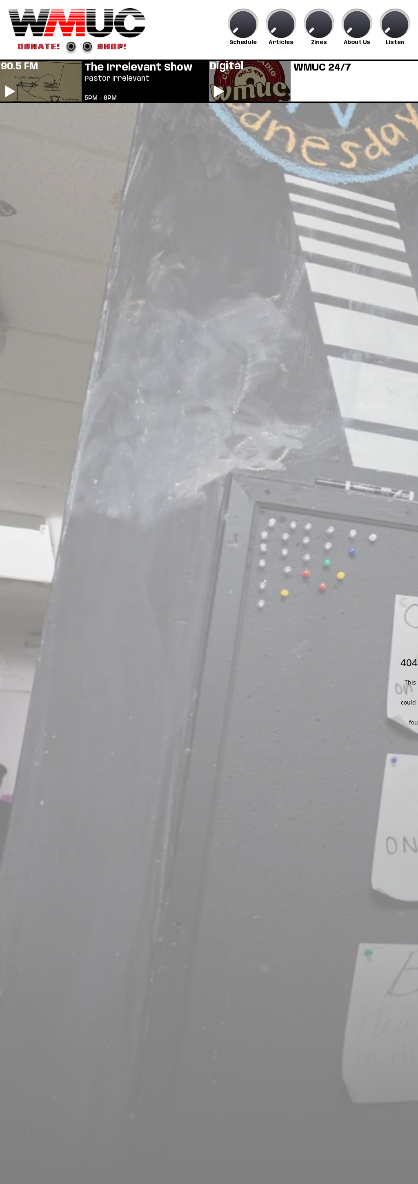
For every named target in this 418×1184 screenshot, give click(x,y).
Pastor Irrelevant (116, 78)
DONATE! (39, 46)
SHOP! (112, 46)
